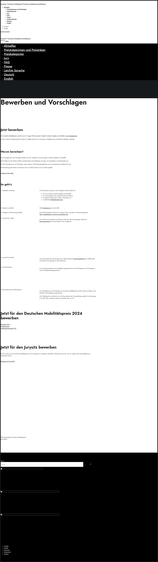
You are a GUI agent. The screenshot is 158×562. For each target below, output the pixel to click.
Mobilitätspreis (42, 4)
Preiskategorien (46, 208)
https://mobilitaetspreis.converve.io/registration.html (54, 214)
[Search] (90, 464)
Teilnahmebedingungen (56, 200)
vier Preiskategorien (71, 136)
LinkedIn (6, 546)
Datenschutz (7, 552)
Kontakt (6, 548)
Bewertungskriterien (45, 221)
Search (2, 461)
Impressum (7, 550)
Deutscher (3, 4)
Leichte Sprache (5, 32)
